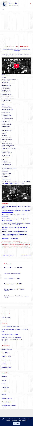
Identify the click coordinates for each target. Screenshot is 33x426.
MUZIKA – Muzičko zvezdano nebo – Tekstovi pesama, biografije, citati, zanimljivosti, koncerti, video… (14, 235)
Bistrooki (13, 3)
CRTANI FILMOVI (6, 367)
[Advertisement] (16, 28)
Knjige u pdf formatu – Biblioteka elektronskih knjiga (14, 231)
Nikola (3, 383)
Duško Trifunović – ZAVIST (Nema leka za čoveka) (16, 296)
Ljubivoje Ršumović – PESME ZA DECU (12, 340)
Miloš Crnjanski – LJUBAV (12, 278)
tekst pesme (18, 50)
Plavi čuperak (24, 49)
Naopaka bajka (5, 387)
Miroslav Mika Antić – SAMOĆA (13, 268)
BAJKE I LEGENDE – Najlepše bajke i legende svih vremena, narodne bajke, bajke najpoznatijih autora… (16, 223)
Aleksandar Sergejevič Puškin (12, 273)
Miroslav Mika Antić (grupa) (9, 405)
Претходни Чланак (8, 255)
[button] (30, 4)
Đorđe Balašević (6, 352)
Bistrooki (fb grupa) (6, 402)
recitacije (14, 50)
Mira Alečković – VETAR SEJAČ (10, 334)
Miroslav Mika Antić (12, 49)
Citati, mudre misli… (7, 360)
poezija (28, 49)
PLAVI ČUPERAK (9, 183)
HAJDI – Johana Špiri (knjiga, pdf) (10, 326)
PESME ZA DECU (6, 356)
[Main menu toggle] (3, 9)
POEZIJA (4, 363)
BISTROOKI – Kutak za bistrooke (10, 238)
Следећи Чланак (26, 255)
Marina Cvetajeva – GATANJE (13, 284)
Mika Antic (5, 49)
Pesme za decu (18, 49)
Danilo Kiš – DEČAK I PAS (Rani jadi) (11, 337)
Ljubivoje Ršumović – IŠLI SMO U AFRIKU (14, 289)
